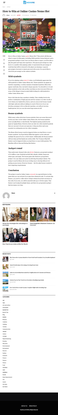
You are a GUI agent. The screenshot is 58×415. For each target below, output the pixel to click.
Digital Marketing (7, 338)
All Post (19, 15)
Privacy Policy (33, 406)
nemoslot (33, 174)
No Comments (26, 15)
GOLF (4, 370)
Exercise (5, 350)
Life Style (5, 384)
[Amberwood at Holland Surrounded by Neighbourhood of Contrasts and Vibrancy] (5, 274)
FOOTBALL (5, 367)
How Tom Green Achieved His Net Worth (15, 244)
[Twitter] (4, 63)
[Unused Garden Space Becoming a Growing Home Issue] (5, 266)
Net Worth (5, 386)
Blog (4, 314)
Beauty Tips (5, 312)
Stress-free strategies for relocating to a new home (15, 224)
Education (5, 343)
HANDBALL (5, 372)
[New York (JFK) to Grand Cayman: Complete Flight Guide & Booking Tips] (5, 289)
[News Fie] (29, 2)
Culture (4, 334)
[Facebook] (4, 59)
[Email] (4, 73)
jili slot (32, 152)
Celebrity (5, 322)
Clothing (5, 324)
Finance (4, 358)
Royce (8, 15)
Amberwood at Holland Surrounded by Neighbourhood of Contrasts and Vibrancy (30, 272)
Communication (6, 329)
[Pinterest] (4, 70)
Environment (6, 348)
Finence (4, 360)
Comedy (4, 326)
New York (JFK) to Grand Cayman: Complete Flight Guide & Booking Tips (28, 287)
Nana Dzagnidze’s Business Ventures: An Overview (42, 224)
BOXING (4, 317)
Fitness (4, 362)
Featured (5, 355)
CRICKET (4, 331)
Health (4, 374)
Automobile (5, 307)
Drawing (5, 341)
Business (5, 319)
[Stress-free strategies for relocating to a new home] (15, 214)
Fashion (4, 353)
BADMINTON (5, 310)
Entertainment (6, 346)
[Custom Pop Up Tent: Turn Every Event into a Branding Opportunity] (5, 281)
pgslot (27, 56)
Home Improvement (7, 377)
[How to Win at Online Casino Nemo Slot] (29, 35)
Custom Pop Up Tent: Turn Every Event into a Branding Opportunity (27, 280)
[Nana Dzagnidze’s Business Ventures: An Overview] (42, 214)
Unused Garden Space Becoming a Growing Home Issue (24, 265)
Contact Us (24, 406)
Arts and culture (6, 305)
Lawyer (4, 382)
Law (3, 379)
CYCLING (5, 336)
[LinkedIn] (4, 66)
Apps (4, 302)
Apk (3, 300)
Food (4, 365)
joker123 (26, 80)
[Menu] (4, 2)
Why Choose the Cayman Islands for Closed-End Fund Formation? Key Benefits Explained (32, 257)
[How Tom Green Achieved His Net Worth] (15, 235)
